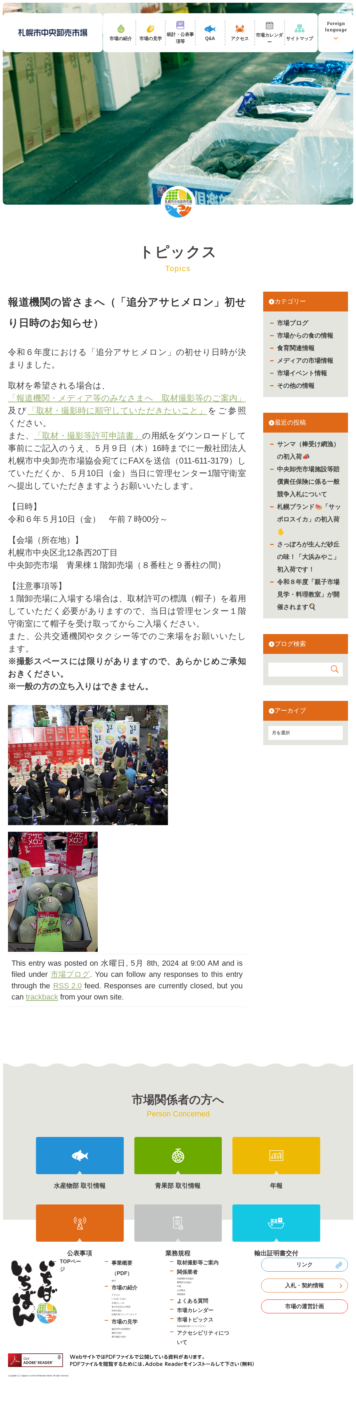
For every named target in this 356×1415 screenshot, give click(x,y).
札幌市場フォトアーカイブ (124, 1314)
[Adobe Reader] (133, 1360)
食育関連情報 (296, 348)
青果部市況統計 (184, 1282)
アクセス (116, 1295)
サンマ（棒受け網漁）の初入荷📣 (308, 450)
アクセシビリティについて (203, 1337)
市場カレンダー (195, 1310)
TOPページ (70, 1265)
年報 (179, 1286)
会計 (114, 1280)
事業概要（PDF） (122, 1268)
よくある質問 (192, 1301)
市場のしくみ (118, 1303)
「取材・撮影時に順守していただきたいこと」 (117, 410)
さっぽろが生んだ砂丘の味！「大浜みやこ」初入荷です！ (308, 557)
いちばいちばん (119, 1298)
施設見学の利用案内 (121, 1329)
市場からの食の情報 (305, 335)
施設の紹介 (117, 1332)
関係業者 (187, 1272)
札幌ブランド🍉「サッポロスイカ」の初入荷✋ (309, 519)
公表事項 (181, 1290)
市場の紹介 (125, 1287)
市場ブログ (292, 322)
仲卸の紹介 (117, 1310)
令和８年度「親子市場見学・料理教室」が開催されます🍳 (308, 594)
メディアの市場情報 (305, 360)
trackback (42, 997)
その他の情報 (296, 385)
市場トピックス (195, 1319)
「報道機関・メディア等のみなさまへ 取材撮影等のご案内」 (127, 398)
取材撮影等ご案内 (198, 1262)
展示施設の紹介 (119, 1336)
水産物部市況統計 (185, 1278)
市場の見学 (125, 1322)
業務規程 (181, 1294)
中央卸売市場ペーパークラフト (191, 1326)
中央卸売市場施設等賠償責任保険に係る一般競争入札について (308, 482)
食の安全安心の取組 (121, 1306)
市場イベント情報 (302, 373)
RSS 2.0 (67, 985)
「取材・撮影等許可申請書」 (88, 435)
